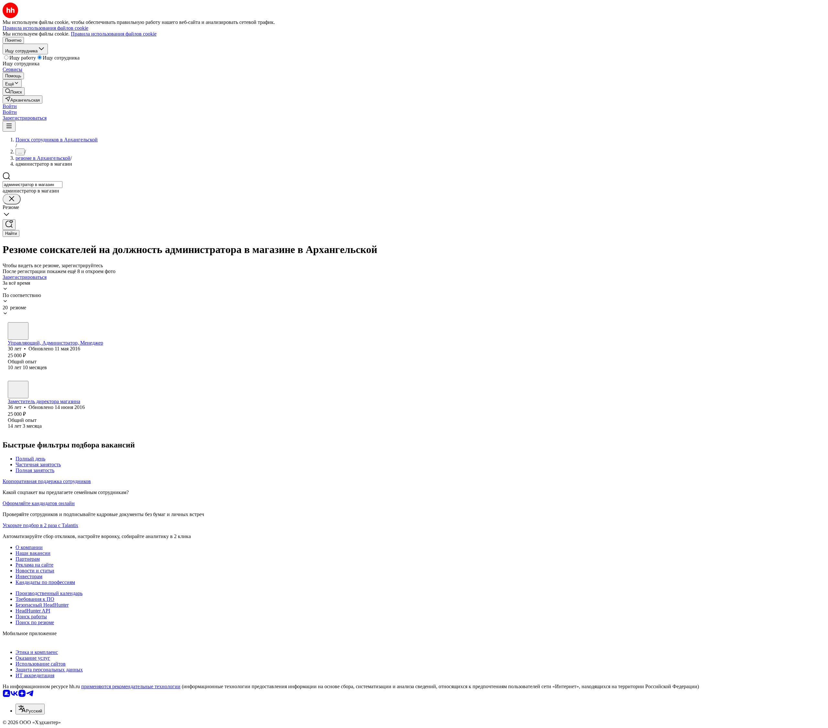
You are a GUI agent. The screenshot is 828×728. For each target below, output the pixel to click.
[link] (14, 91)
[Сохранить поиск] (9, 224)
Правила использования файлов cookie (114, 34)
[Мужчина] (18, 331)
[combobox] (32, 184)
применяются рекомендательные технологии (130, 686)
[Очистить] (12, 199)
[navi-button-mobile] (9, 126)
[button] (10, 106)
